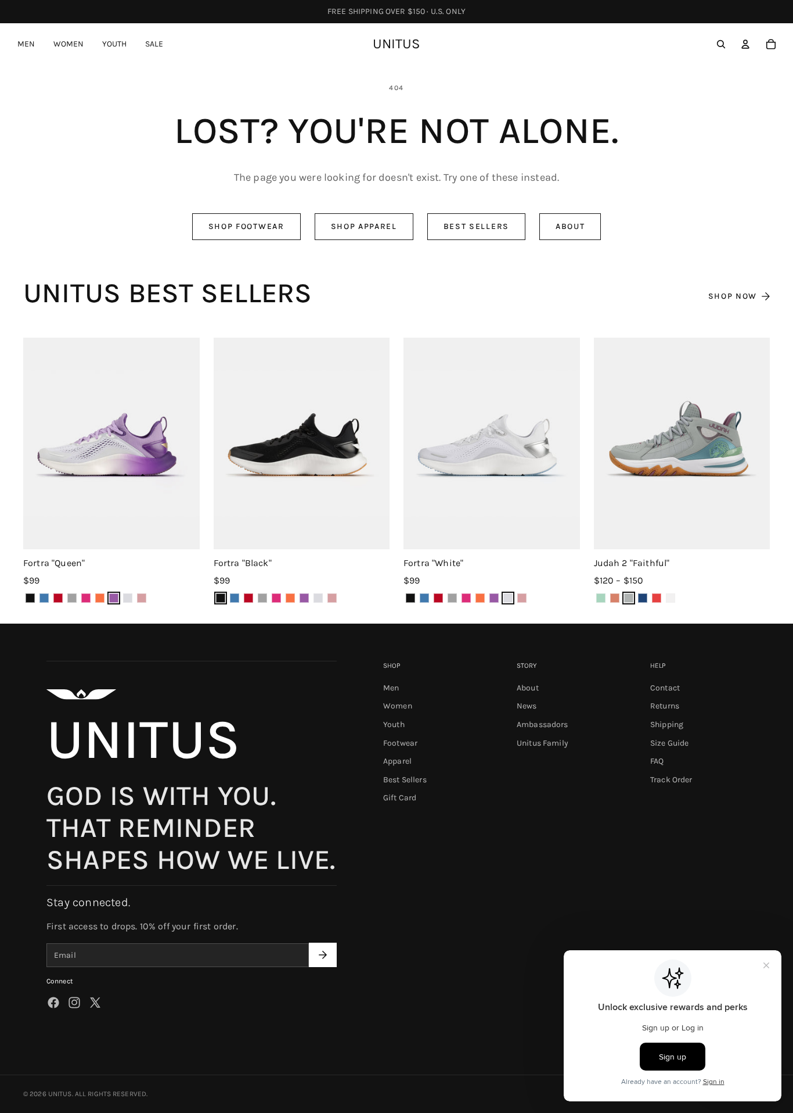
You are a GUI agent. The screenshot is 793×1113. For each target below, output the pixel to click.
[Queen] (113, 598)
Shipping (666, 724)
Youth (394, 724)
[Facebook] (53, 1003)
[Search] (721, 44)
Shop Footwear (246, 226)
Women (397, 706)
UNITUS (60, 1094)
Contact (665, 688)
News (527, 706)
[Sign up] (323, 955)
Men (391, 688)
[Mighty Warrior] (656, 598)
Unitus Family (542, 743)
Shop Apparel (364, 226)
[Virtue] (141, 598)
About (570, 226)
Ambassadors (542, 724)
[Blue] (44, 598)
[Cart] (771, 44)
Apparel (397, 762)
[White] (127, 598)
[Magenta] (86, 598)
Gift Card (399, 798)
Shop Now (732, 296)
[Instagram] (74, 1003)
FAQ (657, 762)
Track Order (671, 780)
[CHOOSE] (181, 530)
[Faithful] (628, 598)
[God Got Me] (642, 598)
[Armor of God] (614, 598)
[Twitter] (95, 1003)
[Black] (30, 598)
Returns (664, 706)
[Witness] (670, 598)
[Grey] (72, 598)
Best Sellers (476, 226)
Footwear (400, 743)
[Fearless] (600, 598)
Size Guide (669, 743)
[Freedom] (58, 598)
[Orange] (99, 598)
